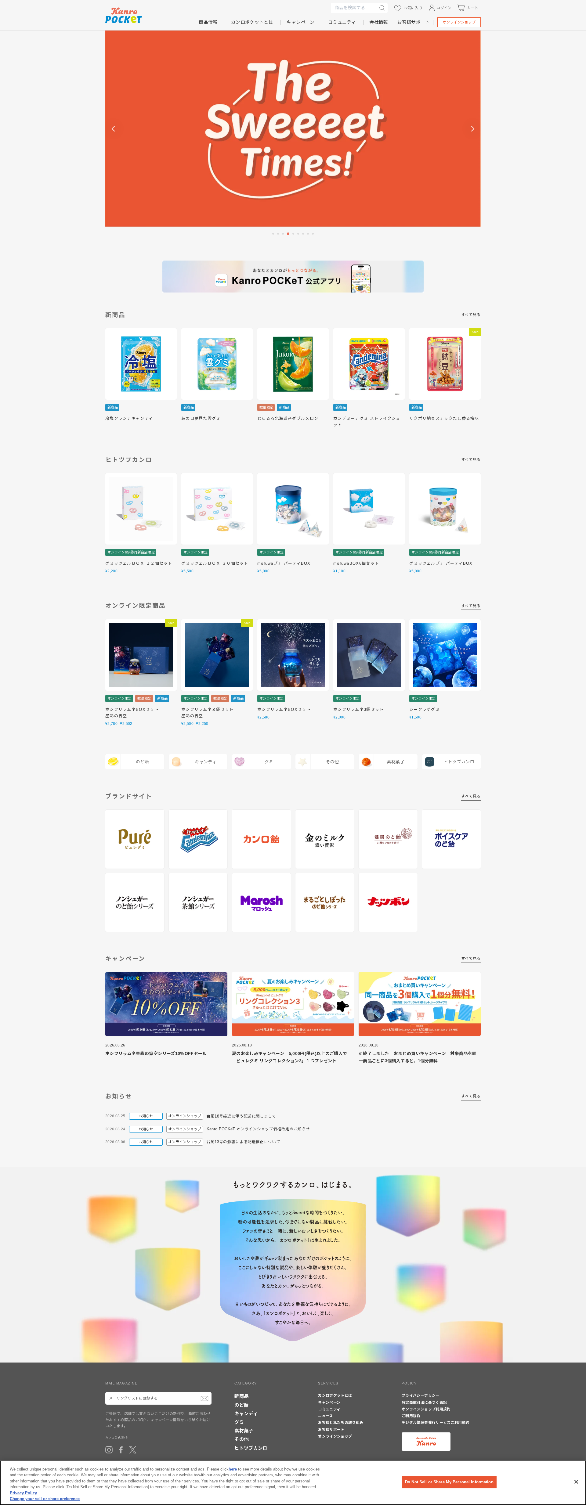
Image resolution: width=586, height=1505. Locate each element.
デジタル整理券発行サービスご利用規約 (435, 1422)
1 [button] (273, 234)
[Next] (473, 128)
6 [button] (298, 234)
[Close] (576, 1482)
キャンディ (246, 1413)
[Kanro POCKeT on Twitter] (132, 1449)
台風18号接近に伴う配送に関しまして (241, 1116)
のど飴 (241, 1405)
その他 (241, 1439)
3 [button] (283, 234)
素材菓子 (243, 1430)
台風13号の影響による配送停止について (243, 1142)
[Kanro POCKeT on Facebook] (121, 1449)
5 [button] (293, 234)
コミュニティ (342, 22)
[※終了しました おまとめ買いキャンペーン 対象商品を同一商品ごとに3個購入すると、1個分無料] (420, 1004)
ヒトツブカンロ (250, 1448)
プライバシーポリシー (421, 1395)
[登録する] (204, 1398)
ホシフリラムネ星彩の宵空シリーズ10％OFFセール (156, 1053)
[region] (293, 1482)
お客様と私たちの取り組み (340, 1422)
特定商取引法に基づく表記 (424, 1402)
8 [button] (308, 234)
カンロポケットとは (252, 22)
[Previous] (113, 128)
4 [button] (288, 234)
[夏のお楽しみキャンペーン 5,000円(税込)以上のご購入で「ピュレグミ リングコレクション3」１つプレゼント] (293, 1004)
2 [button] (278, 234)
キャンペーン (300, 22)
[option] (293, 129)
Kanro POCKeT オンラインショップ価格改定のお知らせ (258, 1129)
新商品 (241, 1396)
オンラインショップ (459, 22)
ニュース (325, 1416)
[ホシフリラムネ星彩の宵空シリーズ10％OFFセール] (166, 1004)
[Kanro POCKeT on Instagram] (109, 1449)
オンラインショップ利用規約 (426, 1409)
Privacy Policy (23, 1493)
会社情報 (378, 22)
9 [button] (313, 234)
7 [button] (303, 234)
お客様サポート (413, 22)
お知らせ (146, 1116)
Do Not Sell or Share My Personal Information (449, 1482)
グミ (239, 1422)
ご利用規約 (411, 1416)
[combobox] (354, 8)
